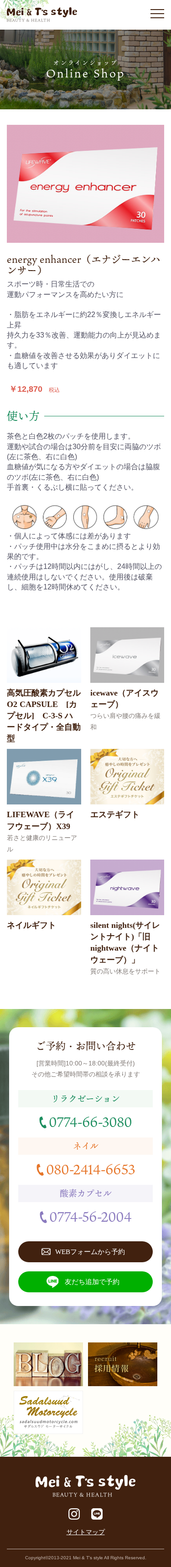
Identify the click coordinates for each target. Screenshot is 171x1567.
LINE (97, 1514)
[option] (85, 184)
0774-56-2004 (90, 1216)
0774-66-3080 (90, 1121)
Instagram (74, 1514)
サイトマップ (86, 1532)
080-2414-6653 (90, 1169)
